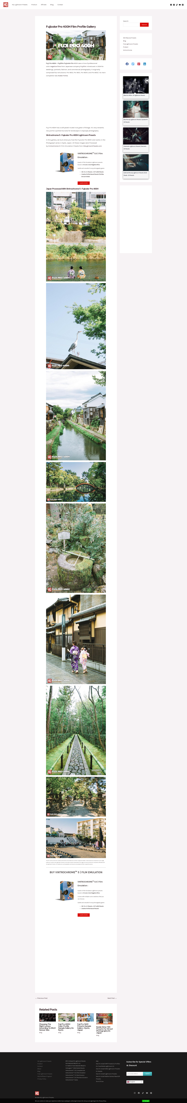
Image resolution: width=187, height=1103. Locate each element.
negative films (55, 66)
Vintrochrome (127, 50)
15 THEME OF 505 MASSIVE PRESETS (76, 1066)
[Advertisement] (76, 102)
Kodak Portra (63, 76)
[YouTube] (180, 5)
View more (109, 1101)
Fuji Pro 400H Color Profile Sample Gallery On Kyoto (66, 1027)
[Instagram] (174, 5)
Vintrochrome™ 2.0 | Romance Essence (77, 1077)
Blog (52, 4)
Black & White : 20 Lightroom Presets (134, 95)
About (39, 1069)
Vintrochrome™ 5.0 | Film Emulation (75, 1073)
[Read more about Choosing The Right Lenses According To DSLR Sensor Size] (47, 1017)
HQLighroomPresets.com (92, 146)
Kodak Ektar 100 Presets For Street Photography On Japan (104, 1030)
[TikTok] (177, 5)
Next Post (112, 998)
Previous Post (41, 998)
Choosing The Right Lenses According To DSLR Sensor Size (47, 1027)
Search (125, 21)
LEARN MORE (84, 183)
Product (34, 4)
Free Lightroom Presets (130, 44)
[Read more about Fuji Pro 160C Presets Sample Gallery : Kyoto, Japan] (85, 1017)
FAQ (97, 1061)
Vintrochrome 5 (54, 146)
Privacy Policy (41, 1079)
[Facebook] (171, 5)
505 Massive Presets (129, 38)
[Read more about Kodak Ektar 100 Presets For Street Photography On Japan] (104, 1019)
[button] (127, 63)
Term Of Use (99, 1081)
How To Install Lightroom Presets (106, 1074)
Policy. (104, 1101)
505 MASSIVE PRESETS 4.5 (73, 1063)
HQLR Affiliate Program (44, 1076)
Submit (148, 1073)
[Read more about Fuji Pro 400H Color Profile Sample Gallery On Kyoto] (66, 1017)
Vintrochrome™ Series (72, 1080)
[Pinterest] (183, 5)
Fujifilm (83, 66)
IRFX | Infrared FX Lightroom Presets (76, 1061)
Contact (60, 4)
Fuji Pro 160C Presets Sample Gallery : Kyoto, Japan (84, 1027)
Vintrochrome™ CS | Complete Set (75, 1070)
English (132, 1082)
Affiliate (43, 4)
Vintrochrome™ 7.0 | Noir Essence (75, 1075)
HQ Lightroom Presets (19, 4)
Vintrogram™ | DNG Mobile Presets (75, 1068)
